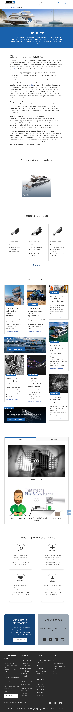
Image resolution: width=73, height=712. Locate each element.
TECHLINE (40, 692)
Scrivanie (39, 668)
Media (55, 669)
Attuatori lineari (26, 660)
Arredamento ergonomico (41, 672)
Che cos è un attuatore (57, 673)
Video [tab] (20, 439)
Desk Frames (25, 685)
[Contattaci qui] (69, 512)
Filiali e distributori (59, 666)
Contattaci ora (20, 640)
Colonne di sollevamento (25, 664)
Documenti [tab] (52, 439)
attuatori (13, 69)
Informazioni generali (26, 708)
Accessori (23, 679)
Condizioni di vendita (36, 709)
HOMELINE (40, 695)
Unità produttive (58, 663)
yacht (30, 85)
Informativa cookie (13, 708)
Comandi (23, 676)
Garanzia (61, 708)
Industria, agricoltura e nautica (43, 661)
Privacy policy (53, 708)
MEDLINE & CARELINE (40, 685)
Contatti (55, 660)
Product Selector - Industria (26, 690)
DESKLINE (40, 689)
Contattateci (11, 696)
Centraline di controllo (25, 672)
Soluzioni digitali (26, 682)
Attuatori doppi (25, 668)
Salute (38, 665)
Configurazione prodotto (25, 695)
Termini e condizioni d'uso (41, 708)
